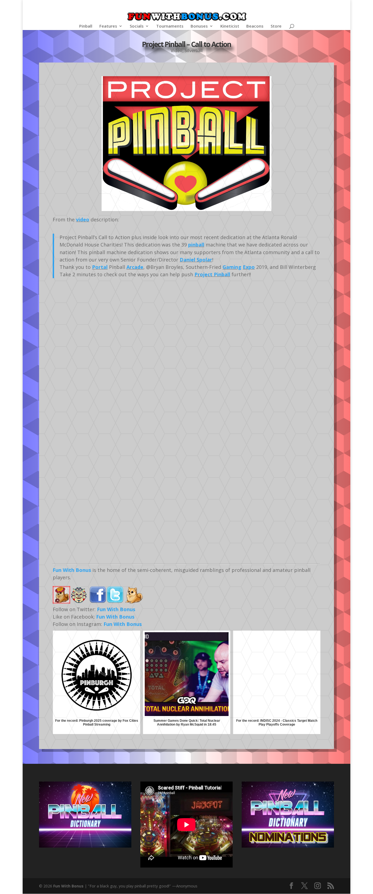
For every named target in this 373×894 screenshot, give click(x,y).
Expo (249, 267)
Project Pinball (212, 274)
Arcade (134, 267)
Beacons (255, 26)
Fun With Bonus (72, 570)
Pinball (85, 26)
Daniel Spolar (196, 259)
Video (176, 50)
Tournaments (169, 26)
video (82, 219)
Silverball (194, 50)
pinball (196, 244)
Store (276, 26)
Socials (137, 26)
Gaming (232, 267)
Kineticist (229, 26)
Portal (100, 267)
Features (108, 26)
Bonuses (199, 26)
